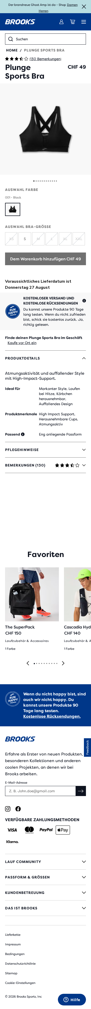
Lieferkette (12, 934)
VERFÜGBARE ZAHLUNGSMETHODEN (42, 819)
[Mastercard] (29, 830)
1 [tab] (34, 663)
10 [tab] (56, 663)
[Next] (63, 663)
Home (12, 50)
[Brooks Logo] (45, 739)
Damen (72, 5)
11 (54, 181)
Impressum (13, 944)
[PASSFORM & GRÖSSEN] (45, 877)
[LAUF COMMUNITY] (45, 861)
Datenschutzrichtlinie (20, 963)
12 (56, 181)
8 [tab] (51, 663)
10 (52, 181)
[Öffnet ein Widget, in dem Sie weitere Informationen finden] (72, 1000)
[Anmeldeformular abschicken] (81, 791)
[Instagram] (7, 809)
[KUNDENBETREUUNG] (45, 892)
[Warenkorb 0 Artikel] (72, 22)
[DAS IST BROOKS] (45, 908)
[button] (45, 129)
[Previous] (28, 663)
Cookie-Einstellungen (20, 983)
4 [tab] (41, 663)
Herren (43, 11)
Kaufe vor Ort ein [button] (22, 343)
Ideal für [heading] (12, 389)
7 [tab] (49, 663)
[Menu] (83, 21)
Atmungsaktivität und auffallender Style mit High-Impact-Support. (44, 376)
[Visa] (12, 830)
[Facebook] (18, 809)
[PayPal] (46, 830)
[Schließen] (84, 7)
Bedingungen (15, 954)
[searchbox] (49, 39)
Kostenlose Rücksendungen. (52, 716)
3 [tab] (38, 663)
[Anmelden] (61, 21)
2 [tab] (36, 663)
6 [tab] (46, 663)
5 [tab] (43, 663)
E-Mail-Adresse (16, 782)
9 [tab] (54, 663)
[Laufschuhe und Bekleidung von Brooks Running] (20, 21)
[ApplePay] (63, 830)
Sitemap (11, 973)
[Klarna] (12, 841)
